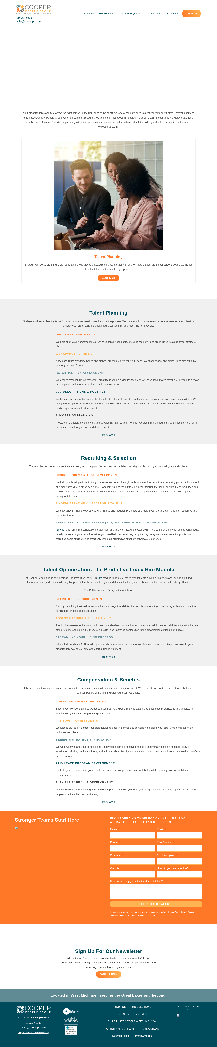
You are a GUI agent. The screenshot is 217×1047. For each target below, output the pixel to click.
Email (160, 829)
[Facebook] (25, 1039)
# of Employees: (166, 855)
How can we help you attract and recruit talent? (136, 881)
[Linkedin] (33, 1039)
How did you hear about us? (173, 868)
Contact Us (191, 13)
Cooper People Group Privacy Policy (33, 1033)
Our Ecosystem (131, 13)
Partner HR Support (119, 1028)
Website (114, 868)
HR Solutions (106, 13)
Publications (155, 13)
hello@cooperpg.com (28, 21)
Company (116, 855)
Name (114, 829)
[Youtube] (42, 1039)
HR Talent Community (132, 1014)
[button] (17, 210)
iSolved (60, 529)
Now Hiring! (173, 13)
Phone (114, 842)
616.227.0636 (24, 18)
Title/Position (164, 842)
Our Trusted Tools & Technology (132, 1021)
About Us (89, 13)
